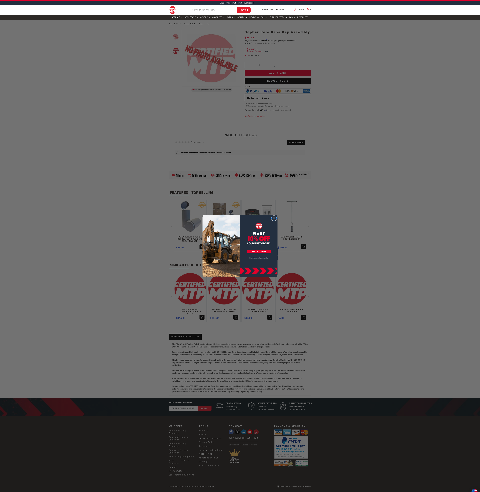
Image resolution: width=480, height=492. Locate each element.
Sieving (252, 17)
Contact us (267, 10)
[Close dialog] (274, 218)
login (301, 10)
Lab (291, 17)
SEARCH (244, 10)
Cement (204, 17)
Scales (241, 17)
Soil (263, 17)
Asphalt (176, 17)
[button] (259, 252)
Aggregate (190, 17)
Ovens (230, 17)
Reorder (280, 10)
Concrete (217, 17)
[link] (259, 258)
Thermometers (277, 17)
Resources (302, 17)
